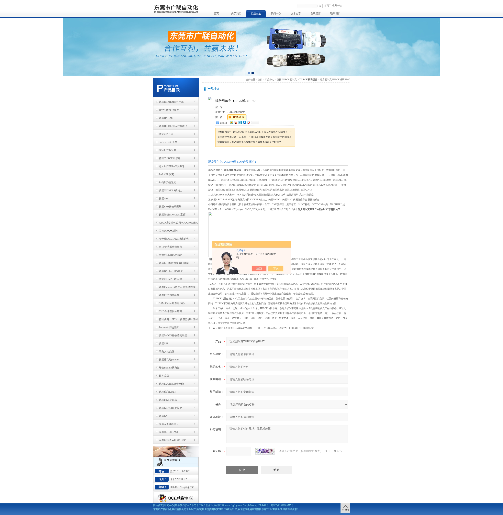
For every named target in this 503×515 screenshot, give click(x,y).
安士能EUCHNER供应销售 (174, 238)
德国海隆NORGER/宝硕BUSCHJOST (172, 215)
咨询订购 (227, 154)
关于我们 (236, 13)
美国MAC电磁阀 (168, 230)
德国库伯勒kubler (169, 359)
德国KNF (164, 415)
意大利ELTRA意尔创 (170, 254)
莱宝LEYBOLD (167, 150)
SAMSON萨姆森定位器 (172, 303)
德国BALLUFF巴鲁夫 (171, 270)
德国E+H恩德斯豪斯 (170, 206)
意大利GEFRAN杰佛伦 (171, 166)
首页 (326, 5)
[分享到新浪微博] (235, 122)
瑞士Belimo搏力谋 (169, 367)
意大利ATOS (166, 134)
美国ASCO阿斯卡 (168, 423)
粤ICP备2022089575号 (282, 505)
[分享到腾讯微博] (240, 122)
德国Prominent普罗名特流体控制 (177, 287)
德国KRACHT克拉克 (170, 407)
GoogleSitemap (250, 505)
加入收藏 (256, 154)
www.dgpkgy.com (233, 505)
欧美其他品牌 (166, 351)
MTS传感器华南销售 (170, 246)
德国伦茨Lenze (167, 391)
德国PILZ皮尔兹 (168, 399)
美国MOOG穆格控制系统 (173, 335)
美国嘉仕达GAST (168, 432)
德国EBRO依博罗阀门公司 (174, 262)
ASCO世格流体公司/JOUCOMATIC (178, 222)
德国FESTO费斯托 (169, 295)
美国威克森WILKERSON (172, 440)
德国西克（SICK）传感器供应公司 (178, 319)
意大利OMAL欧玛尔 (170, 279)
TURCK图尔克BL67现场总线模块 (235, 328)
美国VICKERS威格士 (171, 190)
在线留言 (315, 13)
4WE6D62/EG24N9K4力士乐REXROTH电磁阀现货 (288, 328)
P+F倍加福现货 (167, 182)
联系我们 (335, 13)
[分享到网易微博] (248, 122)
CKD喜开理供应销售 (170, 311)
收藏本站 (337, 5)
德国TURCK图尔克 (169, 158)
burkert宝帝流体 (168, 142)
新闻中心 (276, 13)
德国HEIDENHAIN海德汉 (173, 126)
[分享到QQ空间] (231, 122)
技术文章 (296, 13)
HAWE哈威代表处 (169, 109)
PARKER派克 (166, 174)
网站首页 (158, 505)
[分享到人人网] (244, 122)
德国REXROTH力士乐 (171, 101)
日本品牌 (164, 375)
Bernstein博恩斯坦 (169, 327)
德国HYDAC (166, 117)
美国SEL (164, 343)
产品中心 (256, 13)
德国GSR (164, 198)
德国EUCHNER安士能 (171, 383)
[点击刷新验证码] (265, 451)
